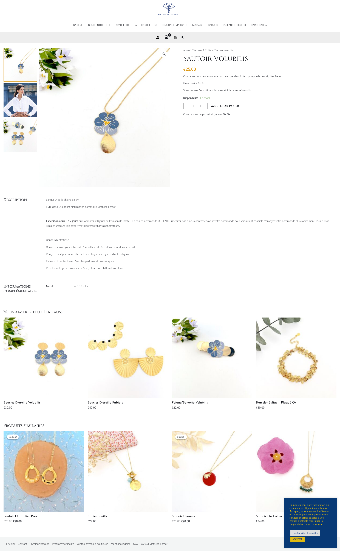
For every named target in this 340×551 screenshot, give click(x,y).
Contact (22, 544)
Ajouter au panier (225, 106)
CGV (135, 544)
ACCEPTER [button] (297, 539)
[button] (182, 38)
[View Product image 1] (20, 64)
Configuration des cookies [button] (305, 533)
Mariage (197, 25)
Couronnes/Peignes (174, 25)
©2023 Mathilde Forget (154, 544)
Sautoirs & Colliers (203, 50)
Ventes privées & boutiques (92, 544)
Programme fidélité (63, 544)
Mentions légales (121, 544)
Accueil (187, 50)
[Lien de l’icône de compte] (157, 37)
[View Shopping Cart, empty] (166, 37)
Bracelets (122, 25)
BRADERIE (77, 25)
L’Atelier (10, 544)
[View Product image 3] (20, 135)
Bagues (212, 25)
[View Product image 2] (20, 100)
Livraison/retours (39, 544)
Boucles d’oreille (99, 25)
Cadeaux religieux (234, 25)
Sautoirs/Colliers (145, 25)
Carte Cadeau (259, 25)
